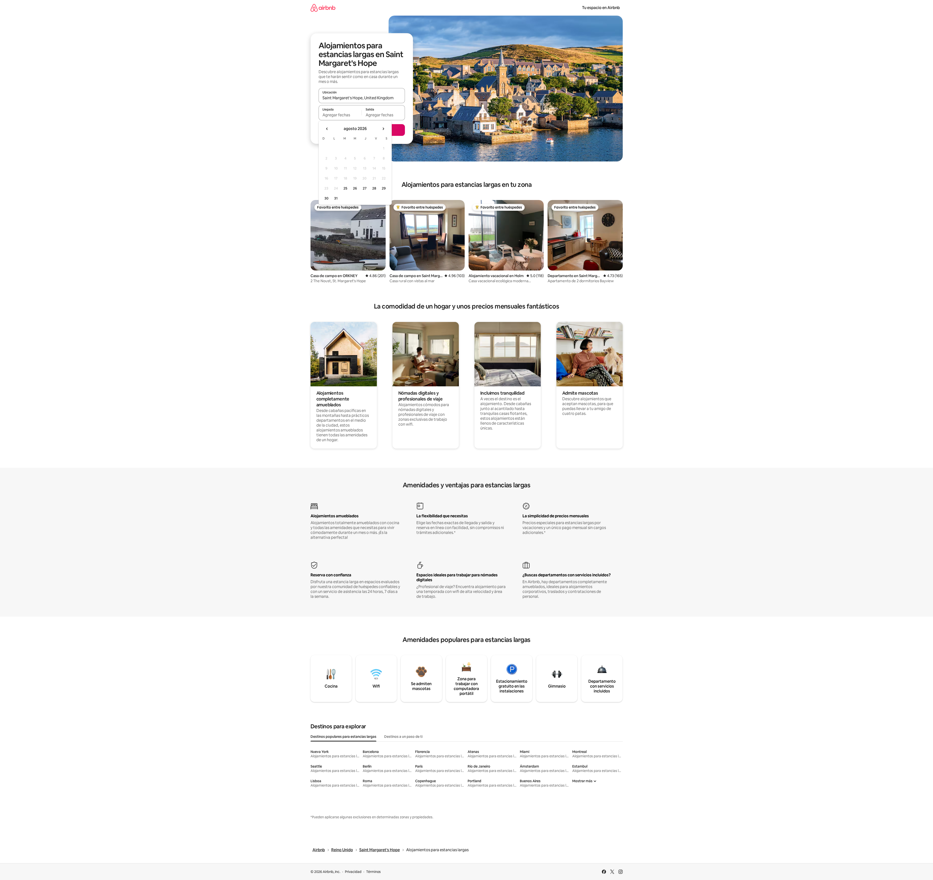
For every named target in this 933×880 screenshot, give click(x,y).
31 (336, 198)
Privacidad (353, 872)
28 (374, 188)
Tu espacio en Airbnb (601, 7)
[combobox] (361, 98)
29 (384, 188)
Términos (373, 872)
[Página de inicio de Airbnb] (323, 7)
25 (345, 188)
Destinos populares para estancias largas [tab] (343, 736)
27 (365, 188)
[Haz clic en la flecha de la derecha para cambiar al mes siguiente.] (383, 128)
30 (326, 198)
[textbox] (340, 115)
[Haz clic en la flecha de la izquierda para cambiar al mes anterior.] (327, 128)
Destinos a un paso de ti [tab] (403, 736)
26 (355, 188)
